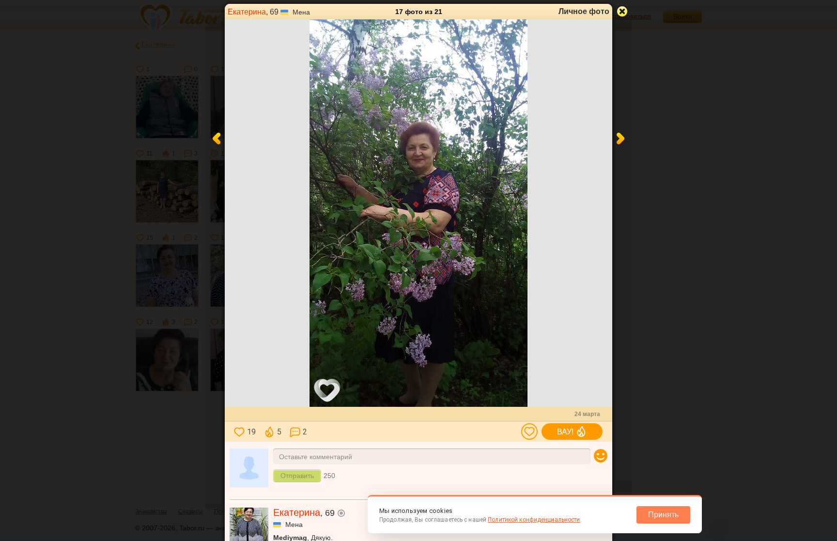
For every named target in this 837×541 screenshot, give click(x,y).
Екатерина (247, 12)
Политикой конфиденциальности (534, 519)
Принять (663, 514)
